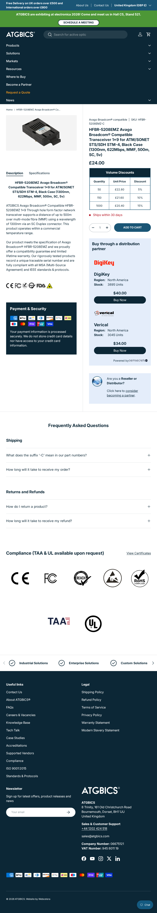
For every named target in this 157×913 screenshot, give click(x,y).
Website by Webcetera (38, 899)
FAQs (9, 707)
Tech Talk (13, 730)
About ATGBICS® (18, 700)
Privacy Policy (92, 715)
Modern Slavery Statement (100, 730)
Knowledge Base (18, 722)
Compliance (14, 761)
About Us (82, 5)
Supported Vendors (20, 753)
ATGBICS (20, 899)
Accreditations (16, 745)
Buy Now (120, 300)
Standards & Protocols (22, 776)
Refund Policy (91, 700)
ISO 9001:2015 (16, 768)
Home (9, 110)
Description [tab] (14, 173)
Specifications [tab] (39, 173)
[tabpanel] (41, 236)
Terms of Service (94, 707)
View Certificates (139, 553)
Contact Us (101, 5)
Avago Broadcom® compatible (108, 119)
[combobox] (85, 35)
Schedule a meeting (78, 22)
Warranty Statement (96, 722)
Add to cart (132, 227)
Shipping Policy (93, 692)
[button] (148, 34)
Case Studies (15, 738)
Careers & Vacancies (20, 715)
